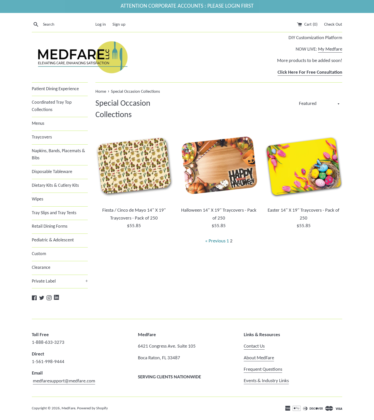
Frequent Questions (263, 369)
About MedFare (259, 358)
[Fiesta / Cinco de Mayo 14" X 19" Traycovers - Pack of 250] (133, 165)
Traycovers (42, 137)
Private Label (60, 281)
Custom (39, 254)
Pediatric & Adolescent (53, 240)
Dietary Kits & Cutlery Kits (55, 185)
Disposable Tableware (52, 171)
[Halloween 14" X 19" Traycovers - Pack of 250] (218, 165)
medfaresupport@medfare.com (64, 381)
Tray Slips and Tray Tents (54, 213)
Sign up (118, 24)
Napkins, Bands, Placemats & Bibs (58, 155)
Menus (38, 123)
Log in (100, 24)
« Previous (215, 241)
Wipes (37, 199)
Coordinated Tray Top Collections (51, 106)
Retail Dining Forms (49, 226)
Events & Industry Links (266, 381)
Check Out (333, 24)
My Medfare (330, 49)
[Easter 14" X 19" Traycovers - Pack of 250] (303, 165)
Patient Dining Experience (55, 89)
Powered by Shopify (92, 408)
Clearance (41, 267)
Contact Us (254, 346)
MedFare (68, 408)
